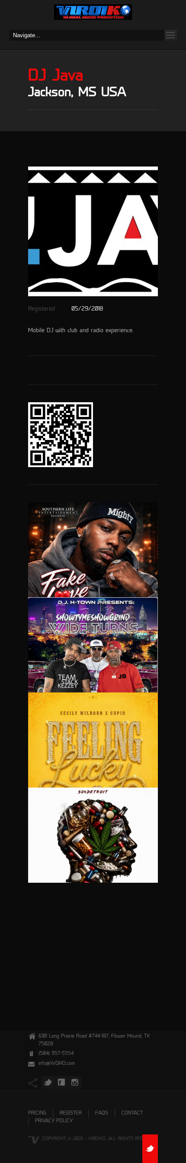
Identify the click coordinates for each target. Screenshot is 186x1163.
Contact (132, 1113)
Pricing (37, 1113)
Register (71, 1113)
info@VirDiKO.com (56, 1063)
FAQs (101, 1113)
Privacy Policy (54, 1121)
